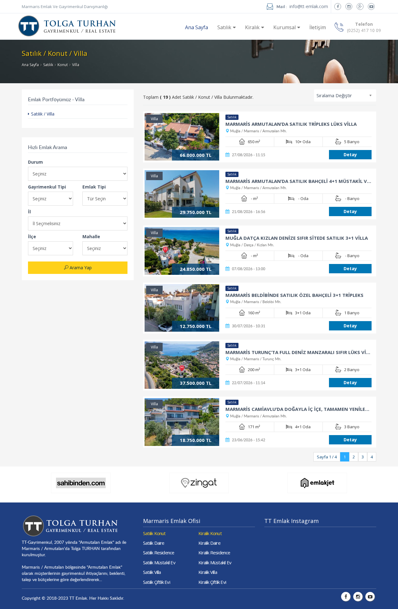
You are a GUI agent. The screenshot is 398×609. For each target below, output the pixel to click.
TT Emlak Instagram (291, 521)
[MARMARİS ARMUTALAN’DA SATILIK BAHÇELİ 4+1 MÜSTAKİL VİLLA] (182, 194)
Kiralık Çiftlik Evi (212, 582)
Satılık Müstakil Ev (159, 562)
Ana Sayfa (196, 27)
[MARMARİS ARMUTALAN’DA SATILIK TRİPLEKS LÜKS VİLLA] (182, 137)
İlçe (32, 236)
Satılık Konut (154, 533)
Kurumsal (284, 27)
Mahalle (91, 236)
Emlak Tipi (94, 187)
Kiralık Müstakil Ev (214, 562)
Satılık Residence (158, 552)
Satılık (224, 27)
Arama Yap (80, 267)
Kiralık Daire (209, 543)
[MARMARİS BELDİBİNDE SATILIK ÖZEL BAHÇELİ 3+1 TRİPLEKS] (182, 308)
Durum (35, 162)
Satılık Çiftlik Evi (156, 582)
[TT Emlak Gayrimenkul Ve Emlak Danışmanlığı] (67, 22)
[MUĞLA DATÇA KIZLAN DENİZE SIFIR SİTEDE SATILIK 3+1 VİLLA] (182, 251)
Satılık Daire (153, 543)
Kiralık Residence (214, 552)
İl (29, 212)
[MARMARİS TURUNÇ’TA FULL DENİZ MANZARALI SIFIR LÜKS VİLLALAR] (182, 365)
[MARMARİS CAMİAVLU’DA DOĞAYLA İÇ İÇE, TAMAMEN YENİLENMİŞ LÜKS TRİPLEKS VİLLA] (182, 422)
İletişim (317, 27)
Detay (350, 154)
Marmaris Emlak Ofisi (171, 521)
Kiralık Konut (210, 533)
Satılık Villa (152, 572)
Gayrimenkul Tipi (47, 187)
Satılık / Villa (42, 114)
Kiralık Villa (207, 572)
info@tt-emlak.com (308, 6)
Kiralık (252, 27)
